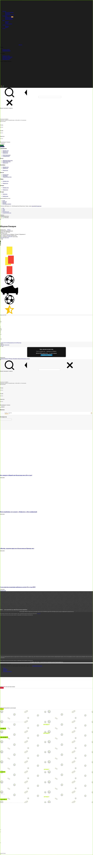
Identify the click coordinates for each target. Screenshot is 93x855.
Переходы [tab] (19, 342)
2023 (8, 237)
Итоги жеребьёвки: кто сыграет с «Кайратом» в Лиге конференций (18, 511)
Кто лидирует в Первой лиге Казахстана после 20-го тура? (16, 475)
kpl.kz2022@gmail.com (36, 206)
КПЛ (3, 208)
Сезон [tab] (1, 342)
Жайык (9, 229)
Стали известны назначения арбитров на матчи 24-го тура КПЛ (17, 587)
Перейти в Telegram (46, 355)
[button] (25, 358)
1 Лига (4, 209)
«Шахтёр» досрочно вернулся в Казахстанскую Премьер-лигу (17, 548)
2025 (3, 237)
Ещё (2, 238)
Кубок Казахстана (6, 211)
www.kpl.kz (39, 613)
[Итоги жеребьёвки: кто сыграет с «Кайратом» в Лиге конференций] (23, 509)
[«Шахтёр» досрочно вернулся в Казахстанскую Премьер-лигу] (23, 546)
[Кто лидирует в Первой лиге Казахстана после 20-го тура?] (32, 472)
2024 (6, 237)
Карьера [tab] (9, 342)
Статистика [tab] (5, 342)
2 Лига (4, 210)
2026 (1, 237)
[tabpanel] (46, 345)
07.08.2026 (8, 235)
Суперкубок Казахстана (7, 212)
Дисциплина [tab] (14, 342)
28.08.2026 (10, 236)
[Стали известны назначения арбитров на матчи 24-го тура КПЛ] (25, 584)
